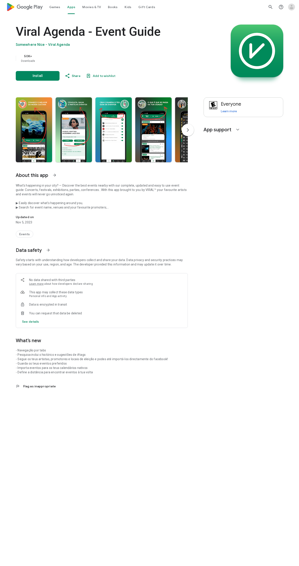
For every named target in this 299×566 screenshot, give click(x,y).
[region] (103, 58)
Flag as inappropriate (36, 386)
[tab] (55, 7)
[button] (34, 129)
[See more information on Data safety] (48, 250)
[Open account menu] (291, 7)
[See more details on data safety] (30, 321)
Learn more (36, 283)
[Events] (24, 234)
